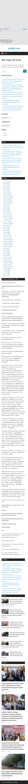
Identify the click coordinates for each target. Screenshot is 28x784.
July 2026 (5, 183)
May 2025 (5, 209)
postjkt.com (14, 48)
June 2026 (5, 185)
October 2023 (6, 243)
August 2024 (6, 225)
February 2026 (6, 192)
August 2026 (6, 182)
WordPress (9, 782)
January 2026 (6, 194)
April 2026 (5, 189)
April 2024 (5, 232)
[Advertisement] (14, 14)
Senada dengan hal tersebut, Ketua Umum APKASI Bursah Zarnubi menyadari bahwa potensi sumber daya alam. (13, 81)
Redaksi (5, 135)
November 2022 (7, 263)
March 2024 (6, 234)
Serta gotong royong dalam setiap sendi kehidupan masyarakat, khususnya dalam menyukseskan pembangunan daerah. (12, 108)
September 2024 (7, 223)
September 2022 (7, 266)
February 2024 (6, 236)
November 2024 (7, 219)
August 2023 (6, 246)
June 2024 (5, 228)
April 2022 (5, 275)
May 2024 (5, 230)
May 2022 (5, 273)
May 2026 (5, 187)
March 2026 (6, 191)
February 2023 (6, 257)
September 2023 (7, 245)
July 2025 (5, 205)
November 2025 (7, 198)
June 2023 (5, 250)
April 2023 (5, 254)
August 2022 (6, 268)
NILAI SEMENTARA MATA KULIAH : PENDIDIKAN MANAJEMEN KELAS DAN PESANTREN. (11, 102)
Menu (5, 53)
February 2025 (6, 214)
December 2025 (7, 196)
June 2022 (5, 272)
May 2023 (5, 252)
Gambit (15, 782)
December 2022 (6, 261)
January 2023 (6, 259)
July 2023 (5, 248)
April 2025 (5, 210)
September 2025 (7, 201)
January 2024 (6, 237)
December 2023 (6, 239)
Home (4, 133)
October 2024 (6, 221)
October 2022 (6, 264)
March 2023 (6, 255)
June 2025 (5, 207)
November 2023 (7, 241)
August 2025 (6, 203)
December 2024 (7, 218)
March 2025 (6, 212)
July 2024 (5, 227)
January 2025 (6, 216)
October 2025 (6, 200)
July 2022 (5, 270)
